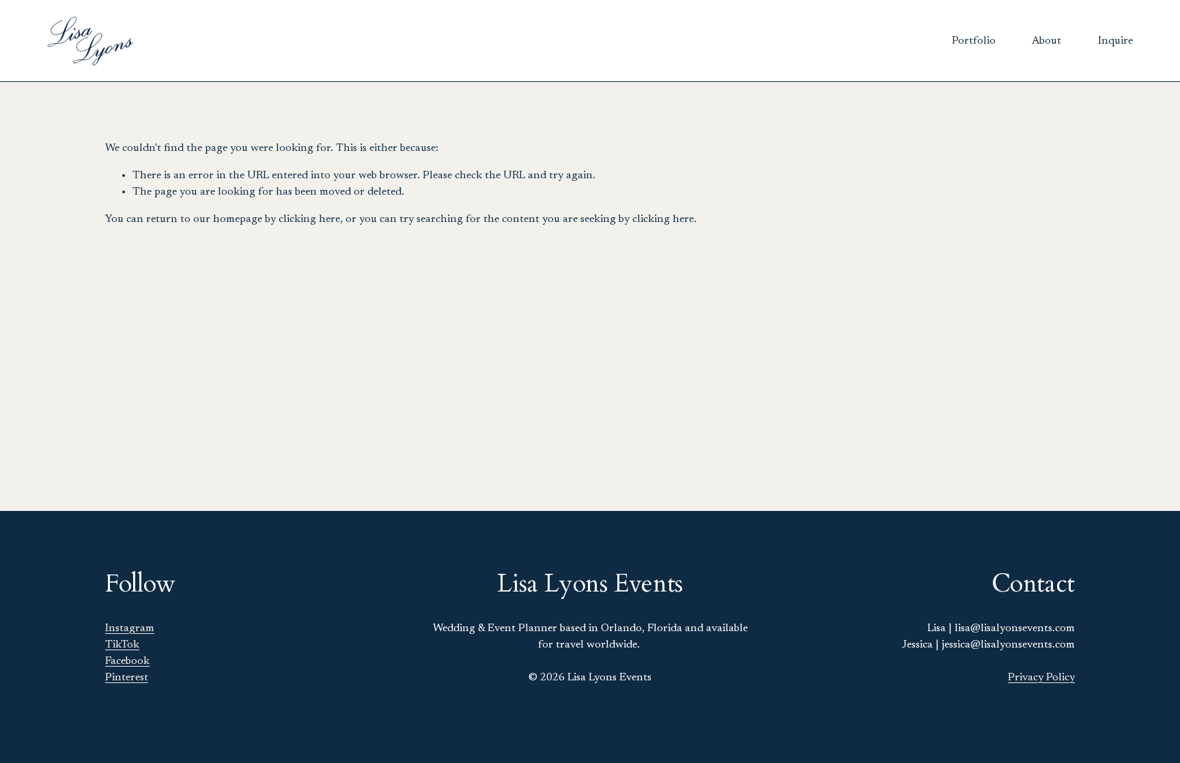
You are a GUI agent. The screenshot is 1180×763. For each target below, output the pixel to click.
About (1046, 41)
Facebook (127, 661)
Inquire (1115, 41)
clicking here (309, 219)
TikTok (122, 644)
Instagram (129, 628)
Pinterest (126, 677)
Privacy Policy (1041, 677)
